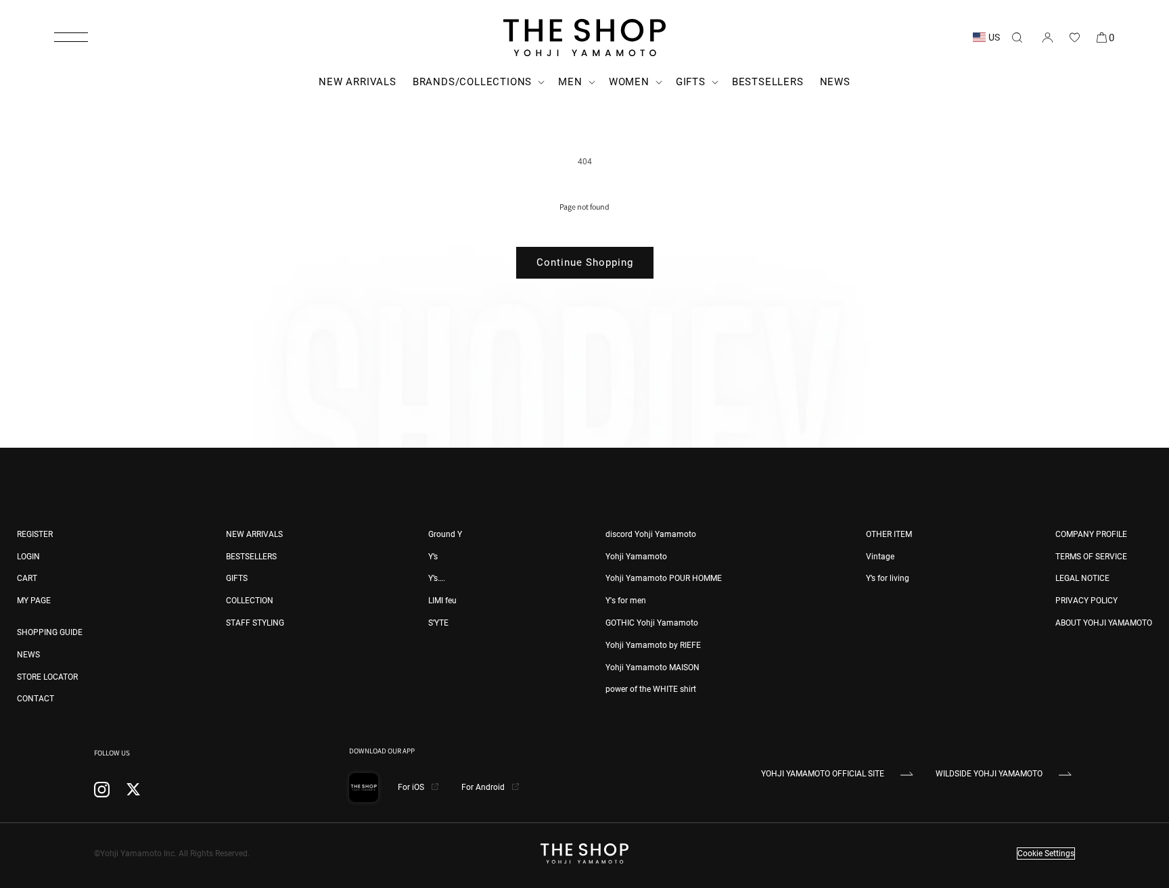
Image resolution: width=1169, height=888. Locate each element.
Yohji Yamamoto (636, 556)
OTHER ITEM (889, 534)
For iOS (412, 787)
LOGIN (28, 556)
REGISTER (35, 534)
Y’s (433, 556)
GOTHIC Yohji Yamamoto (651, 623)
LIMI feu (442, 600)
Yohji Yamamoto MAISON (652, 667)
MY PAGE (34, 600)
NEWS (28, 654)
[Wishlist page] (1074, 37)
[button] (71, 37)
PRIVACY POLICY (1086, 600)
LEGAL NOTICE (1082, 578)
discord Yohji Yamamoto (650, 534)
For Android (484, 787)
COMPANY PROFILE (1091, 534)
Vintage (880, 556)
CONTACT (35, 698)
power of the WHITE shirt (650, 689)
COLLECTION (249, 600)
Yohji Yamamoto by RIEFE (653, 645)
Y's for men (625, 600)
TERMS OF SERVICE (1091, 556)
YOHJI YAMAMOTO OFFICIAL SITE (822, 773)
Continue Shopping (584, 262)
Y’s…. (436, 578)
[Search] (1017, 37)
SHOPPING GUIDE (50, 632)
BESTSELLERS (251, 556)
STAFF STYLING (255, 623)
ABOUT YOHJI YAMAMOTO (1103, 623)
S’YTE (438, 623)
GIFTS (237, 578)
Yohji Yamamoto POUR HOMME (663, 578)
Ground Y (445, 534)
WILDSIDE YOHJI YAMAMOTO (989, 773)
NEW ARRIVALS (254, 534)
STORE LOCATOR (47, 677)
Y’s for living (887, 578)
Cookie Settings (1045, 853)
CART (27, 578)
